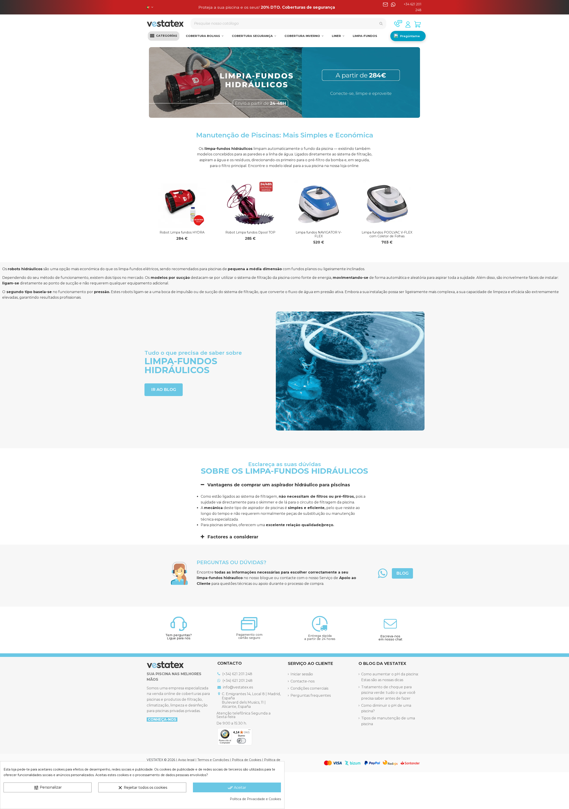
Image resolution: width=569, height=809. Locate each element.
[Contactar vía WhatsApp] (393, 7)
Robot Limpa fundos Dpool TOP (250, 232)
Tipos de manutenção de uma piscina (388, 721)
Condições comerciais (309, 688)
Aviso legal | (187, 760)
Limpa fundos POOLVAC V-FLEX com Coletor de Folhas (387, 234)
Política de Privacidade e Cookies (255, 799)
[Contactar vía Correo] (385, 7)
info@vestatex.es (237, 687)
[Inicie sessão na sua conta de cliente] (408, 24)
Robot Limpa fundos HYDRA (182, 232)
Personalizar (48, 787)
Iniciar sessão (302, 674)
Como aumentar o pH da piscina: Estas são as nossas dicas (390, 677)
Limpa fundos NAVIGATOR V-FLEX (319, 234)
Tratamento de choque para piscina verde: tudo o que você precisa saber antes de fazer (388, 692)
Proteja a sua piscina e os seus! (266, 7)
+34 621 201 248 (412, 7)
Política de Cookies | (248, 760)
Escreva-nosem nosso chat (390, 637)
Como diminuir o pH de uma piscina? (386, 708)
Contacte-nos (303, 681)
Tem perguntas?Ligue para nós (178, 636)
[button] (163, 36)
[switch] (241, 740)
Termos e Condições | (214, 760)
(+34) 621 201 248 (236, 674)
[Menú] (249, 730)
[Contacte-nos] (398, 24)
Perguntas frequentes (311, 695)
